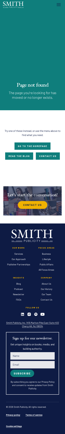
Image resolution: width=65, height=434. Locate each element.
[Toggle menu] (58, 4)
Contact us (47, 156)
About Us (46, 283)
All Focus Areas (46, 269)
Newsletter (18, 294)
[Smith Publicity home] (13, 4)
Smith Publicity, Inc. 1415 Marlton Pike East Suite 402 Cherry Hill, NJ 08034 (32, 324)
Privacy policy (13, 415)
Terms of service (34, 415)
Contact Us (32, 204)
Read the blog (19, 156)
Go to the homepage (32, 146)
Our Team (46, 294)
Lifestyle (46, 259)
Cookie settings (14, 426)
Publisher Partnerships (18, 264)
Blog (18, 283)
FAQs (18, 299)
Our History (46, 289)
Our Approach (19, 259)
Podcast (18, 289)
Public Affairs (46, 264)
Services (18, 253)
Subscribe (22, 373)
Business (46, 253)
